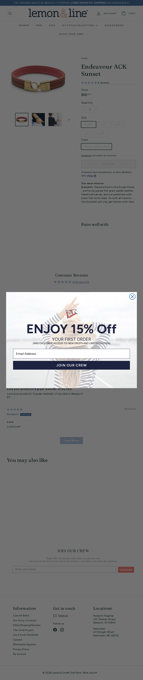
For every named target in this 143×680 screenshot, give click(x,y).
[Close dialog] (132, 297)
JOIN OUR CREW (71, 365)
